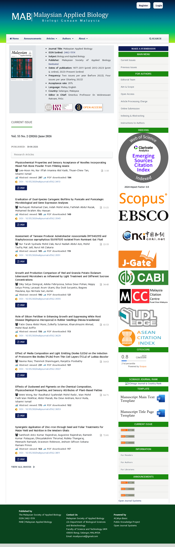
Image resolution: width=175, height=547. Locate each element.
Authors (66, 38)
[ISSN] (58, 107)
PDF (22, 187)
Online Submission (130, 109)
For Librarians (127, 470)
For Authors (127, 463)
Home (15, 38)
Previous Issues (129, 68)
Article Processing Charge (134, 102)
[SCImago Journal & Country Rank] (143, 384)
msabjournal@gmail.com (85, 537)
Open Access (127, 94)
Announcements (32, 38)
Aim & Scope (127, 87)
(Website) (54, 64)
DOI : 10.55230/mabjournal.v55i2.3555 (40, 299)
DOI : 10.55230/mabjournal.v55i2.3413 (39, 182)
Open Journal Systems (129, 501)
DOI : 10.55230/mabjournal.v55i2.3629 (40, 336)
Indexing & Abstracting (132, 116)
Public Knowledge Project (127, 522)
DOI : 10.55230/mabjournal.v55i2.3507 (40, 369)
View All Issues (21, 466)
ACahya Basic (120, 519)
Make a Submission (143, 48)
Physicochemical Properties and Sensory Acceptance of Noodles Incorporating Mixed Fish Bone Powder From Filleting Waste (60, 164)
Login (159, 5)
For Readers (127, 455)
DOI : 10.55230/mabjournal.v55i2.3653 (40, 409)
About (82, 38)
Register (143, 5)
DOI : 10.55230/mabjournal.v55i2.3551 (39, 255)
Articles (50, 38)
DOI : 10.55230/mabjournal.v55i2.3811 (39, 453)
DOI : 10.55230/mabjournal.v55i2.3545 (40, 218)
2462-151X (69, 52)
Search (156, 38)
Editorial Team (128, 80)
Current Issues (128, 60)
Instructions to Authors (133, 123)
